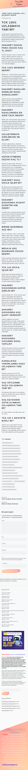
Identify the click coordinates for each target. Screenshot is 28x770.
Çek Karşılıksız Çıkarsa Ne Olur (8, 701)
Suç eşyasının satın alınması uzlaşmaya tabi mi (12, 475)
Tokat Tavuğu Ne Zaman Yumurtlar (12, 499)
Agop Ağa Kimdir (5, 710)
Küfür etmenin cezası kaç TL (9, 470)
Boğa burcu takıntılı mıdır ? (7, 599)
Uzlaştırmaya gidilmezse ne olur (9, 489)
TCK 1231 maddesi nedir (19, 481)
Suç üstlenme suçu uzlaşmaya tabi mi (10, 478)
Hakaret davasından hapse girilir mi (10, 462)
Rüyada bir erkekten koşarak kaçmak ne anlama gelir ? (13, 610)
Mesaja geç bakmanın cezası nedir (10, 473)
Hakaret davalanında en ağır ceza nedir (11, 445)
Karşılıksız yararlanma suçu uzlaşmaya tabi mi (12, 467)
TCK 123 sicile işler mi (7, 481)
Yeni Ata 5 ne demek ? (6, 592)
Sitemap (14, 581)
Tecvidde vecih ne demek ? (7, 617)
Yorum (3, 520)
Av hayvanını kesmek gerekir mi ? (9, 603)
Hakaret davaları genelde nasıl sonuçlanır (11, 448)
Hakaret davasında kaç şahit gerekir (10, 456)
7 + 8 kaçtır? (5, 563)
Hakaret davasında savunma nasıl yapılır (11, 459)
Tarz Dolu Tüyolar (19, 3)
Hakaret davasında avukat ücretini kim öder (12, 453)
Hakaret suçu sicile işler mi (8, 464)
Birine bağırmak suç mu (7, 442)
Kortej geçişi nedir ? (6, 596)
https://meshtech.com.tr (19, 579)
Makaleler (8, 439)
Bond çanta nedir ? (5, 607)
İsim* (3, 536)
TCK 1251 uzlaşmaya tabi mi (8, 486)
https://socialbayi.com (6, 579)
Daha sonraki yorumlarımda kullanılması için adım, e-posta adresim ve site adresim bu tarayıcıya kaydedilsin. (14, 559)
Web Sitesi (4, 550)
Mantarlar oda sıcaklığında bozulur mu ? (10, 621)
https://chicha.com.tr (6, 581)
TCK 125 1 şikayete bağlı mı (8, 484)
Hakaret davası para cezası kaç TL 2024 (11, 451)
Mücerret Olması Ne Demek (10, 504)
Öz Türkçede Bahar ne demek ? (8, 614)
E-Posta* (4, 543)
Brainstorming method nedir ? (8, 624)
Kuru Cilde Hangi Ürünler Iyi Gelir (8, 706)
